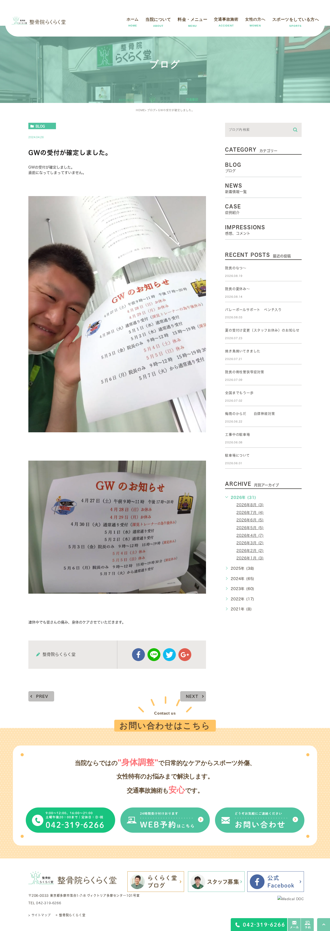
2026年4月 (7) (250, 535)
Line (153, 654)
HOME (140, 110)
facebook (138, 654)
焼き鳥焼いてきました (242, 351)
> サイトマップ (39, 915)
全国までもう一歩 (239, 392)
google (184, 654)
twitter (169, 654)
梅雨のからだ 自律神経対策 (250, 413)
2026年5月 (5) (250, 528)
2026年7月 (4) (250, 512)
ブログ (151, 110)
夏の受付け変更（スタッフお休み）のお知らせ (262, 330)
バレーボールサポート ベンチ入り (253, 309)
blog (40, 126)
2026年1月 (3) (250, 558)
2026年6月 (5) (250, 520)
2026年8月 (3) (250, 505)
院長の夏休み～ (237, 289)
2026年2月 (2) (250, 550)
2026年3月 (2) (250, 543)
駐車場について (237, 455)
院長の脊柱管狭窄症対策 (244, 372)
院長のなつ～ (235, 268)
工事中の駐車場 (237, 434)
